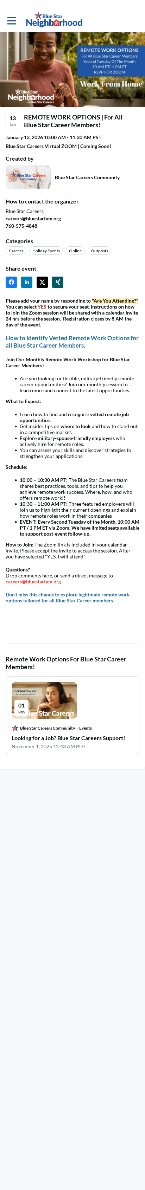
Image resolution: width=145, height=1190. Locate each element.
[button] (11, 282)
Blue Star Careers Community (87, 177)
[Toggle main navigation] (11, 20)
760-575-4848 (21, 226)
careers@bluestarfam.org (33, 581)
